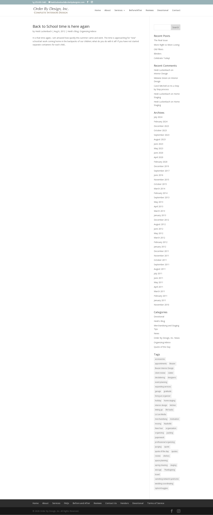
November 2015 (161, 179)
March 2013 (159, 211)
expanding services (163, 386)
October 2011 (160, 260)
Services (118, 10)
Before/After (135, 10)
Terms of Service (155, 503)
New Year (159, 428)
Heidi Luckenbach (43, 31)
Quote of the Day (162, 347)
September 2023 (161, 135)
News (156, 333)
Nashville (167, 423)
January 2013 (160, 215)
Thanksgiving (169, 470)
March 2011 (159, 291)
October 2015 (160, 184)
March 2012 (159, 237)
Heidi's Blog (73, 31)
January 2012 (160, 246)
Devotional (162, 10)
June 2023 (158, 143)
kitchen (173, 405)
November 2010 (161, 304)
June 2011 (158, 278)
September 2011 (161, 264)
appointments (161, 363)
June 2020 (158, 152)
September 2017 (161, 170)
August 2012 (160, 224)
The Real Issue (161, 40)
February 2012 (160, 242)
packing (170, 433)
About (107, 10)
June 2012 (158, 228)
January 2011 (160, 300)
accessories (160, 359)
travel (157, 474)
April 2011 (158, 286)
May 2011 (158, 282)
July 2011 (158, 273)
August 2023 (160, 139)
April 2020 (158, 157)
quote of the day (162, 451)
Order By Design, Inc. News (167, 338)
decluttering (160, 377)
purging (158, 446)
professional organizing (165, 442)
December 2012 (161, 219)
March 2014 (159, 188)
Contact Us (111, 503)
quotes (174, 451)
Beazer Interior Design (164, 368)
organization (171, 428)
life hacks (169, 409)
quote (166, 446)
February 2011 (160, 295)
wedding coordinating (164, 483)
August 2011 (160, 269)
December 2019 (161, 166)
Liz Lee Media (160, 414)
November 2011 (161, 255)
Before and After (81, 503)
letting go (159, 409)
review (157, 456)
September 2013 (161, 197)
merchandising (161, 419)
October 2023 (160, 130)
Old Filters (158, 49)
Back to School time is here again (61, 26)
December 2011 (161, 251)
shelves (166, 456)
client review (160, 373)
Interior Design (161, 73)
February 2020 (160, 161)
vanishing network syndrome (167, 479)
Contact (176, 10)
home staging (169, 400)
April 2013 (158, 206)
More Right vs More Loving (166, 44)
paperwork (159, 437)
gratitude (167, 391)
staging (173, 465)
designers (172, 377)
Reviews (150, 10)
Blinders (157, 53)
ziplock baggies (161, 488)
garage (158, 391)
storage (158, 470)
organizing (159, 433)
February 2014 (160, 193)
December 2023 (161, 126)
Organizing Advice (88, 31)
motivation (174, 419)
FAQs (66, 503)
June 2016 (158, 175)
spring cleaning (161, 465)
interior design (161, 405)
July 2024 (158, 117)
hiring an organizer (163, 396)
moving (158, 423)
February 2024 (160, 121)
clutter (170, 373)
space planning (161, 460)
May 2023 (158, 148)
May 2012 (158, 233)
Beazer (172, 363)
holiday (158, 400)
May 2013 (158, 202)
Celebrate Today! (162, 58)
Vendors (124, 503)
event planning (161, 382)
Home (98, 10)
